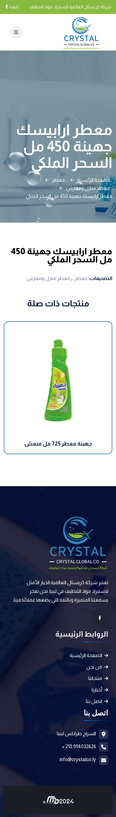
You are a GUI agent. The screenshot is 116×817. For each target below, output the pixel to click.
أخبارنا (97, 689)
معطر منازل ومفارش (88, 188)
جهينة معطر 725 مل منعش (58, 444)
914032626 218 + (79, 746)
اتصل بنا (94, 701)
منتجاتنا (95, 678)
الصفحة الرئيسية (93, 180)
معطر (58, 180)
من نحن (94, 666)
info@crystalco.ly (78, 759)
